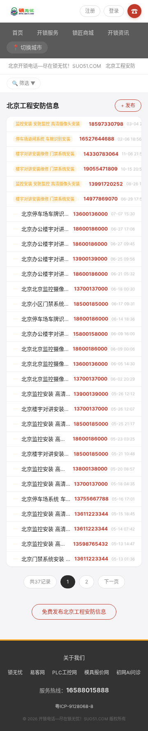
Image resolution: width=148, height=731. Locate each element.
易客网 (37, 672)
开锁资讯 (118, 32)
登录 (114, 11)
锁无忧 (15, 672)
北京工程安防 (120, 66)
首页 (17, 32)
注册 (90, 11)
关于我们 (74, 657)
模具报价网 (96, 672)
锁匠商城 (83, 32)
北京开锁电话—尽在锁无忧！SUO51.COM (54, 66)
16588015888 (87, 690)
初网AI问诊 (128, 672)
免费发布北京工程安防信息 (74, 611)
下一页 (111, 582)
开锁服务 (47, 32)
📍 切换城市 (27, 47)
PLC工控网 (64, 672)
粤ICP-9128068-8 (74, 706)
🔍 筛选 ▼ (23, 83)
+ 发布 (128, 105)
